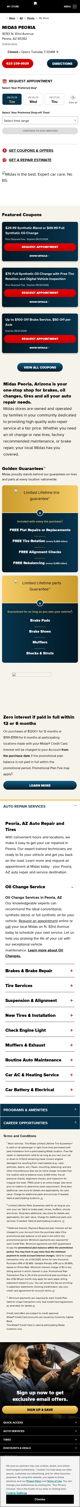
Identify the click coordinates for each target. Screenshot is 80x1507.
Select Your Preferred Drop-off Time (26, 112)
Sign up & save (40, 1409)
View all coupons (40, 367)
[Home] (3, 18)
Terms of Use (54, 1481)
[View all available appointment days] (73, 97)
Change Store (9, 44)
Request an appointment (38, 921)
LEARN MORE (40, 785)
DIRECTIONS (62, 63)
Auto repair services (24, 806)
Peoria (30, 18)
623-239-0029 (17, 63)
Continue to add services (40, 130)
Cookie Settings (16, 1493)
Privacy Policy (33, 1481)
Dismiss (40, 1499)
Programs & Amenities (25, 1110)
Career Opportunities (25, 1123)
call (8, 927)
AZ (21, 18)
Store (12, 18)
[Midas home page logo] (40, 6)
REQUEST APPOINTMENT (40, 247)
